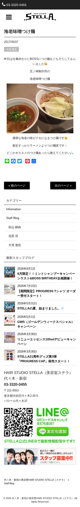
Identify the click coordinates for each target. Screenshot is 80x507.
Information (13, 209)
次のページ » (63, 185)
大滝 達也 (11, 49)
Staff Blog (12, 218)
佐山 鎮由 (14, 227)
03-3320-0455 (16, 5)
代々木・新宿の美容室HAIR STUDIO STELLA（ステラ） (35, 479)
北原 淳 (13, 236)
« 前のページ (16, 185)
